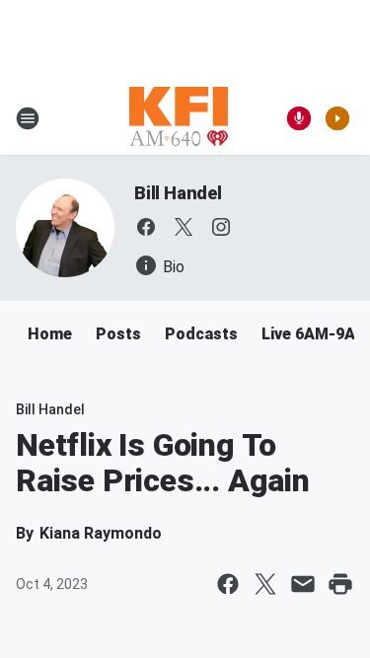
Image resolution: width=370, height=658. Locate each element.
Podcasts (201, 334)
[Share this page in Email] (303, 584)
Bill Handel (178, 193)
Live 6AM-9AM (315, 334)
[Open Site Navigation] (27, 118)
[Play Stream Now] (337, 118)
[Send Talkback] (299, 118)
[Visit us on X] (183, 227)
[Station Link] (178, 118)
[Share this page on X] (265, 584)
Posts (118, 334)
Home (50, 334)
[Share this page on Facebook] (228, 584)
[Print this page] (340, 584)
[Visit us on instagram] (221, 227)
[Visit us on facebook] (146, 227)
